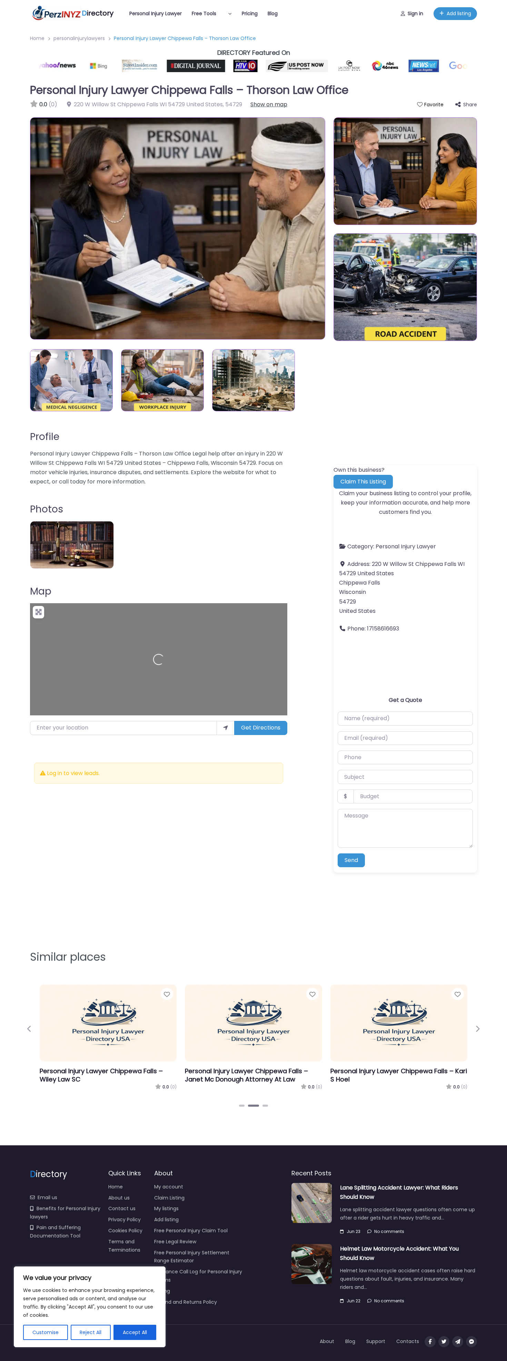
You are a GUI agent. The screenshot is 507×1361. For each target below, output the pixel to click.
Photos (46, 509)
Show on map (268, 104)
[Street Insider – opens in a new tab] (118, 66)
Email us (47, 1197)
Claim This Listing (363, 482)
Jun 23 (353, 1231)
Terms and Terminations (124, 1245)
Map (40, 591)
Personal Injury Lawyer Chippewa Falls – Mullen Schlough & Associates (246, 1075)
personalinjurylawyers (79, 38)
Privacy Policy (124, 1219)
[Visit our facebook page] (430, 1341)
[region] (90, 1306)
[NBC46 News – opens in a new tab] (363, 66)
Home (37, 38)
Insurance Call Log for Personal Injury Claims (198, 1275)
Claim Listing (169, 1197)
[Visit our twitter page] (443, 1341)
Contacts (407, 1341)
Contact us (122, 1208)
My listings (166, 1208)
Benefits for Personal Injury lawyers (65, 1212)
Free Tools (204, 13)
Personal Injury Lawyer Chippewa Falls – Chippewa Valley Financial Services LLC (392, 1075)
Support (375, 1341)
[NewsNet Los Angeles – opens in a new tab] (402, 66)
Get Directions (260, 728)
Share (470, 104)
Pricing (250, 13)
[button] (29, 1029)
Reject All (90, 1332)
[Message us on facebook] (471, 1341)
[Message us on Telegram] (457, 1341)
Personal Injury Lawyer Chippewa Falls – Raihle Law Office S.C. (101, 1075)
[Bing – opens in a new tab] (79, 66)
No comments (389, 1231)
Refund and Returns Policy (185, 1302)
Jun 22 (353, 1301)
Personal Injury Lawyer (155, 13)
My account (168, 1186)
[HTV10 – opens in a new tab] (224, 66)
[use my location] (226, 728)
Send (351, 860)
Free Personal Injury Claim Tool (191, 1230)
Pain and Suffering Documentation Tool (55, 1231)
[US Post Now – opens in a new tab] (275, 66)
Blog (273, 13)
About (327, 1341)
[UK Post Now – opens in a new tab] (327, 66)
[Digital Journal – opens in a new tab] (174, 66)
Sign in (415, 13)
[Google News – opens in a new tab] (455, 66)
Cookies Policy (125, 1230)
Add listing (459, 13)
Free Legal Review (175, 1241)
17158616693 (383, 629)
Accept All (135, 1332)
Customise (45, 1332)
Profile (44, 436)
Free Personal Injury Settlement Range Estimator (191, 1256)
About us (119, 1197)
